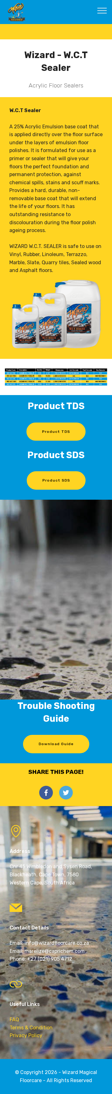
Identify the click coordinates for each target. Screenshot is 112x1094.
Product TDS (56, 431)
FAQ (14, 1019)
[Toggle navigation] (102, 10)
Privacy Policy (26, 1035)
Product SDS (56, 480)
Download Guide (56, 744)
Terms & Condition (31, 1028)
